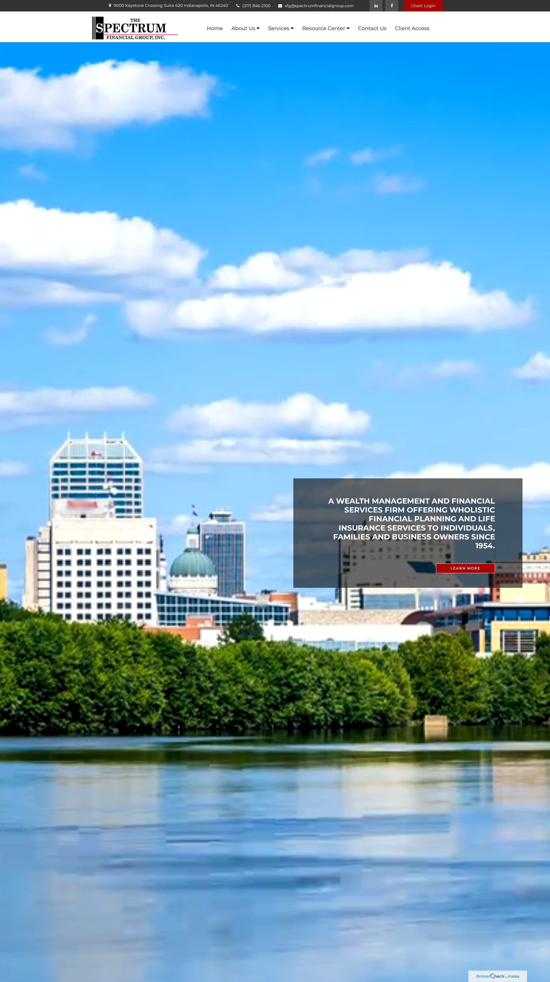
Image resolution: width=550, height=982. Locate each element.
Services (278, 28)
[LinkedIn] (376, 5)
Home (215, 28)
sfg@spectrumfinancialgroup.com (319, 5)
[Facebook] (391, 5)
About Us (243, 28)
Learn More (465, 568)
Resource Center (323, 28)
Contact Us (372, 28)
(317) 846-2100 (256, 5)
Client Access (412, 28)
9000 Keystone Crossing (171, 5)
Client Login (423, 5)
